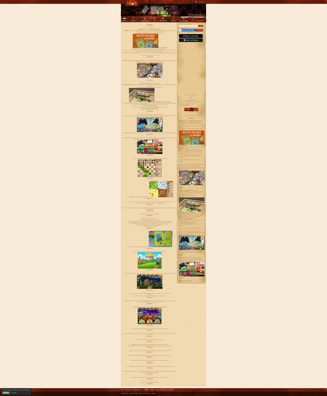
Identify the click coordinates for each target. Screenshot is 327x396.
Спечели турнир (185, 105)
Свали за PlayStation (151, 117)
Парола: (190, 24)
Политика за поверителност (144, 393)
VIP (154, 20)
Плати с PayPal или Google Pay (188, 104)
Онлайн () (201, 1)
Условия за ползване (133, 393)
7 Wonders (150, 307)
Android (138, 62)
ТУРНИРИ (133, 20)
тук (158, 372)
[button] (191, 36)
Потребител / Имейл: (183, 24)
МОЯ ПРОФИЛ (163, 20)
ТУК (172, 366)
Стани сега (191, 109)
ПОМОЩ (173, 20)
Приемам (6, 392)
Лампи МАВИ (171, 389)
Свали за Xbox (161, 117)
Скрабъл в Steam (162, 295)
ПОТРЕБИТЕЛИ (145, 20)
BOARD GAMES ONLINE (161, 389)
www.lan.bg (155, 382)
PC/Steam (150, 62)
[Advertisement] (191, 67)
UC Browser (149, 294)
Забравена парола (182, 28)
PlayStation (159, 62)
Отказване (153, 393)
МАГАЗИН (182, 21)
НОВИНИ (146, 389)
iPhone (144, 62)
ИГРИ (124, 20)
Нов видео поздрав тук (198, 15)
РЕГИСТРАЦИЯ (199, 30)
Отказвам (13, 392)
